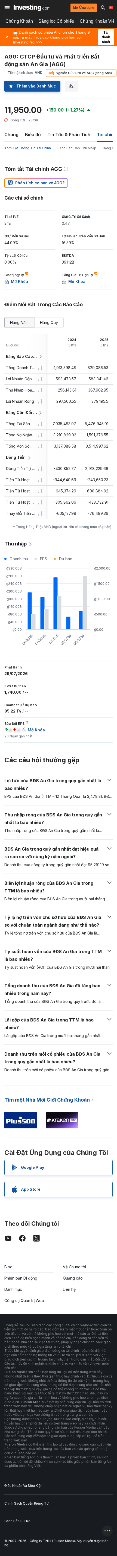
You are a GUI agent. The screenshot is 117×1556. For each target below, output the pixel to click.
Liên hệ (69, 1289)
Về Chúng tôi (74, 1267)
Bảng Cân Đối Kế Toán (21, 412)
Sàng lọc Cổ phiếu (56, 21)
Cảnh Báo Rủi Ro (17, 1521)
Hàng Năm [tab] (19, 322)
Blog (8, 1267)
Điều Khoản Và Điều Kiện (23, 1486)
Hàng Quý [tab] (49, 322)
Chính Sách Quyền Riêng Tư (26, 1503)
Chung (11, 134)
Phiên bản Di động (20, 1278)
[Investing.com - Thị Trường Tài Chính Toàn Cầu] (32, 7)
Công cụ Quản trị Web (24, 1300)
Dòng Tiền (16, 457)
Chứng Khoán (19, 21)
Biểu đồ (33, 134)
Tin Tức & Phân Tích (68, 134)
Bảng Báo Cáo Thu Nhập (76, 148)
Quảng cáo (73, 1278)
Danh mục (13, 1289)
